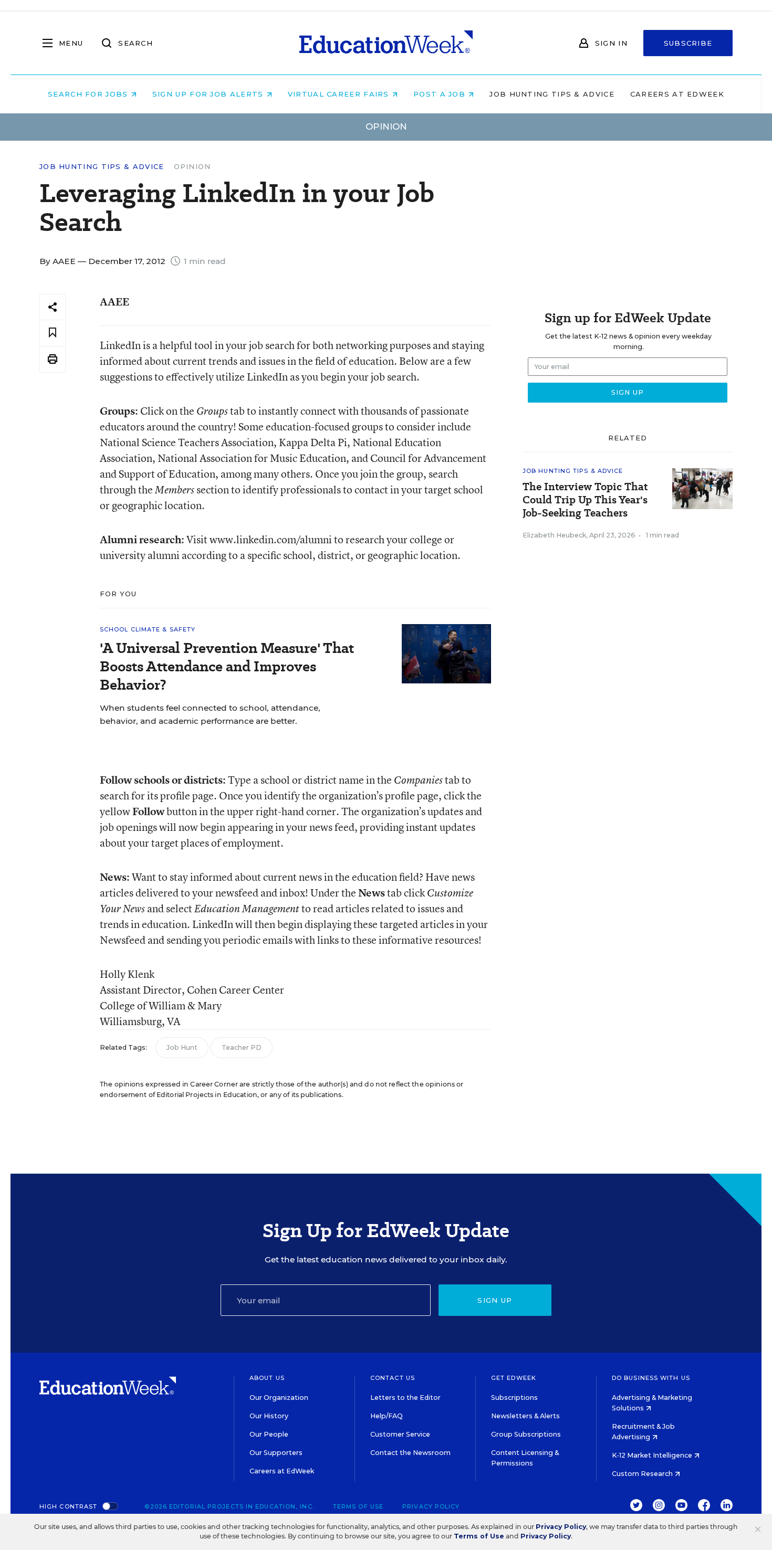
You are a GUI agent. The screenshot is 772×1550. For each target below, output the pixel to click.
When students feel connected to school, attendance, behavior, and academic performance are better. (210, 714)
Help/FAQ (386, 1416)
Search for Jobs (89, 94)
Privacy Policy (431, 1506)
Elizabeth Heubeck (554, 535)
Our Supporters (275, 1453)
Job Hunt (181, 1047)
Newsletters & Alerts (525, 1416)
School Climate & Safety (147, 629)
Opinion (192, 166)
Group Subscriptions (526, 1434)
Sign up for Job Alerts (209, 94)
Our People (268, 1434)
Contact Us (392, 1378)
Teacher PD (242, 1047)
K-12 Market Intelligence (653, 1455)
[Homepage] (386, 43)
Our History (268, 1416)
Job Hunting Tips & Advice (551, 94)
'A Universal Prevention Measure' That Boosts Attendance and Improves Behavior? (227, 666)
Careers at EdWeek (677, 94)
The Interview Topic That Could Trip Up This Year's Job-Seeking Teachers (585, 500)
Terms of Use (358, 1506)
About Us (267, 1378)
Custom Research (643, 1474)
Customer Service (400, 1434)
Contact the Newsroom (410, 1453)
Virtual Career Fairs (340, 94)
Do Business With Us (651, 1378)
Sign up (494, 1300)
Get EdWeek (513, 1378)
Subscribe (688, 43)
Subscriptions (514, 1397)
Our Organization (278, 1397)
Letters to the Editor (405, 1397)
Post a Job (440, 94)
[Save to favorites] (52, 333)
